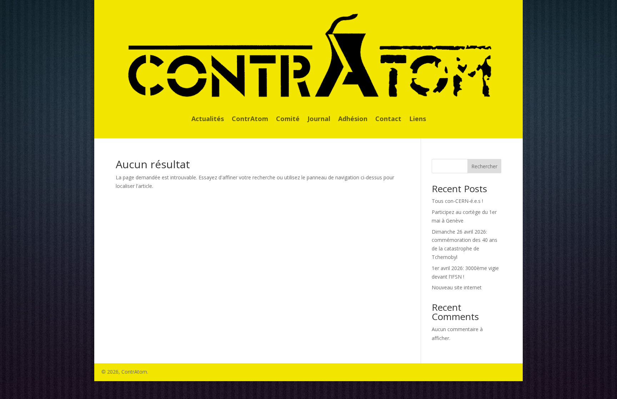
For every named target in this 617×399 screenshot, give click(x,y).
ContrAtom (250, 119)
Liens (417, 119)
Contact (388, 119)
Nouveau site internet (457, 287)
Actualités (207, 119)
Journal (318, 119)
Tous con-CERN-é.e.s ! (457, 201)
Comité (288, 119)
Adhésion (352, 119)
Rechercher (484, 166)
